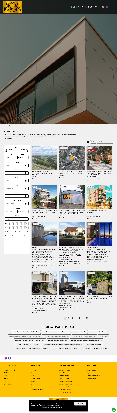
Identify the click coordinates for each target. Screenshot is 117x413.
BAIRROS (16, 170)
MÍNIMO (10, 154)
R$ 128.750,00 (9, 149)
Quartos (7, 231)
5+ (27, 224)
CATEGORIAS (17, 193)
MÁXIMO (23, 154)
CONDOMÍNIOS (16, 185)
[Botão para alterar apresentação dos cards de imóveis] (88, 142)
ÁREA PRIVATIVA (16, 208)
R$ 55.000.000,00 (24, 149)
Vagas (6, 227)
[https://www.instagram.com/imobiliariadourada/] (103, 7)
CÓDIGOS (16, 216)
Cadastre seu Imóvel (91, 378)
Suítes (6, 223)
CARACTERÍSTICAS (16, 200)
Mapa (94, 141)
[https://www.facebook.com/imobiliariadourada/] (107, 7)
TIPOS (16, 177)
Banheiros (7, 235)
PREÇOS (17, 147)
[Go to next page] (90, 318)
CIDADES (17, 162)
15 (87, 318)
